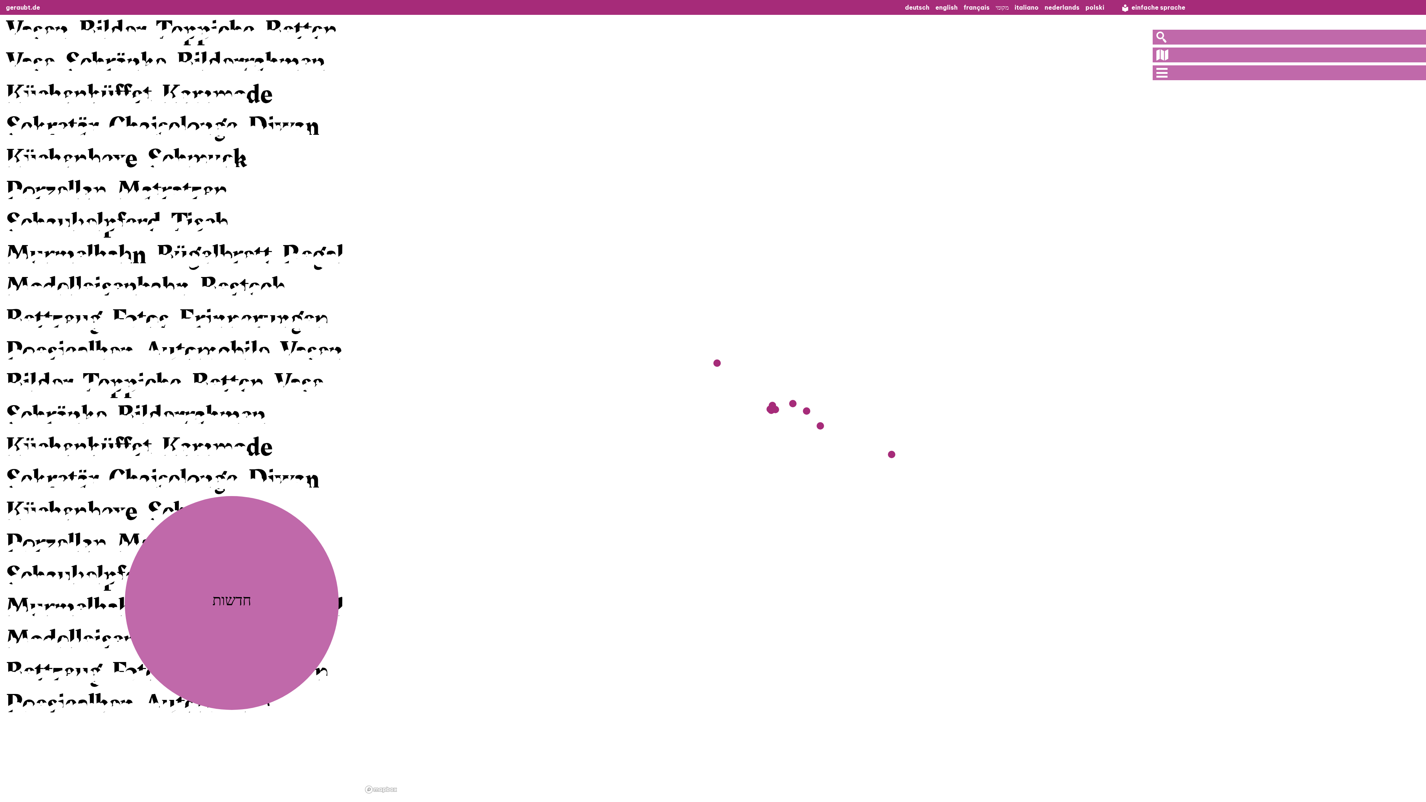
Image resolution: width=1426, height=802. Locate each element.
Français (977, 7)
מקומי (1002, 7)
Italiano (1027, 7)
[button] (820, 426)
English (946, 7)
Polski (1094, 7)
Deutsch (917, 7)
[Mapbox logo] (381, 789)
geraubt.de (23, 7)
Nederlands (1062, 7)
